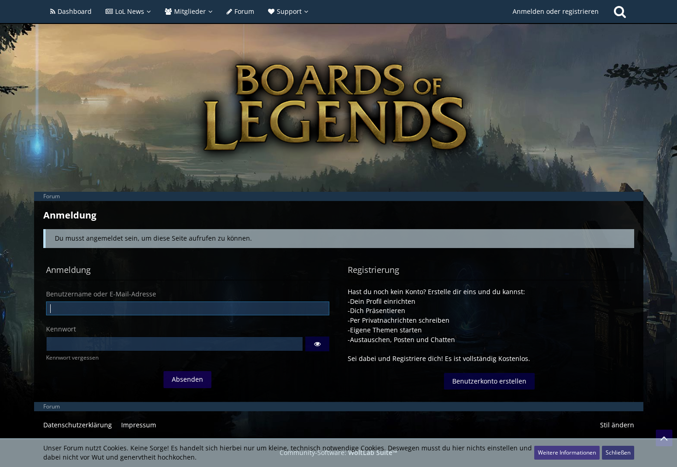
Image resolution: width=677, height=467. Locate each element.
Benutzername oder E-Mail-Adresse (101, 294)
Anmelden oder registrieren (556, 11)
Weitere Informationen (567, 452)
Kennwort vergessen (72, 357)
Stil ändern (617, 424)
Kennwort (61, 329)
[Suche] (620, 11)
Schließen (618, 452)
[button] (317, 344)
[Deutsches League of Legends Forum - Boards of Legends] (338, 107)
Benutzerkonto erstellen (489, 381)
